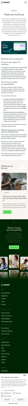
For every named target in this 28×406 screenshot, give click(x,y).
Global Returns (5, 342)
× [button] (26, 375)
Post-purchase (5, 334)
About (3, 301)
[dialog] (14, 389)
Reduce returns (5, 313)
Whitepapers (4, 371)
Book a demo (14, 247)
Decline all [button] (20, 399)
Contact (3, 304)
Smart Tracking (5, 354)
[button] (25, 2)
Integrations (4, 296)
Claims (3, 362)
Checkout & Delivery (6, 331)
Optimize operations (6, 321)
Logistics (3, 359)
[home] (5, 2)
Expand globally (5, 318)
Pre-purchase (5, 328)
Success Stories (5, 293)
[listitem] (14, 193)
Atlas (2, 348)
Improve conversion (6, 316)
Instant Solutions (5, 345)
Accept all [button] (7, 399)
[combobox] (24, 375)
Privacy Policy (8, 387)
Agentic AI (4, 356)
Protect (3, 351)
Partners (3, 299)
